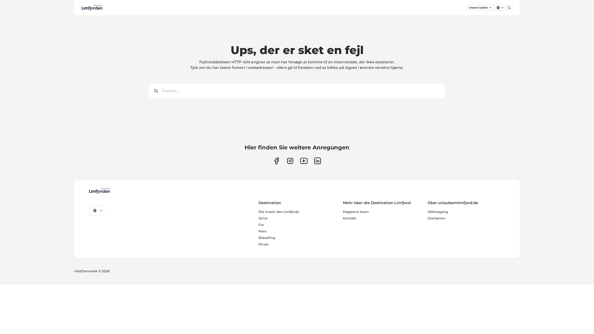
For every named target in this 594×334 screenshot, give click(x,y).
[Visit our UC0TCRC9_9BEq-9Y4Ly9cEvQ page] (304, 161)
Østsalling (266, 238)
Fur (261, 225)
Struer (263, 244)
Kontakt (349, 218)
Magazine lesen (356, 212)
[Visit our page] (276, 161)
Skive (263, 218)
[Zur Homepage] (92, 7)
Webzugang (438, 212)
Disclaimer (437, 218)
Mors (262, 231)
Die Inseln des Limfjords (278, 212)
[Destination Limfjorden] (99, 191)
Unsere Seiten (478, 7)
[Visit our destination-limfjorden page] (317, 161)
